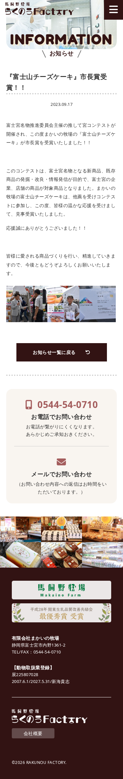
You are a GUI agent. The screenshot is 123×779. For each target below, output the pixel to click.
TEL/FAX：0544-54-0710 (36, 652)
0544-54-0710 (67, 404)
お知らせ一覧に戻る (54, 352)
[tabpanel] (61, 32)
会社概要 (33, 733)
